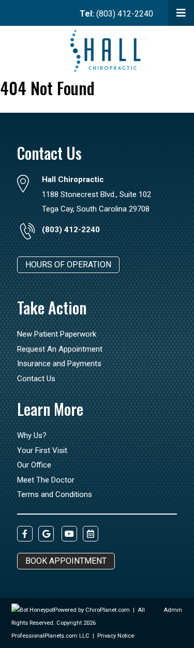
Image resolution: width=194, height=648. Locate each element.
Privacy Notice (115, 635)
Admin (172, 610)
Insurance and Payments (59, 363)
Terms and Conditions (54, 494)
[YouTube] (69, 533)
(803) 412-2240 (116, 14)
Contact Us (36, 378)
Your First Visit (42, 450)
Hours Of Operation (68, 264)
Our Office (34, 465)
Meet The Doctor (45, 480)
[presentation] (32, 610)
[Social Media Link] (90, 533)
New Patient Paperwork (56, 334)
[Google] (46, 533)
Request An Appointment (59, 349)
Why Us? (32, 435)
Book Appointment (66, 561)
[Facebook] (25, 533)
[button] (181, 13)
